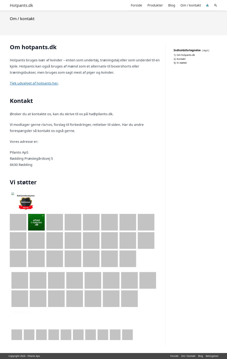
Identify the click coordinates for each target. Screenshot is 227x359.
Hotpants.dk (21, 5)
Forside (136, 5)
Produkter (155, 5)
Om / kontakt (190, 5)
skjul (205, 50)
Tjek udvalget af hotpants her (34, 83)
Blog (171, 5)
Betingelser (212, 356)
